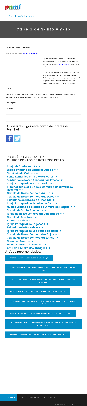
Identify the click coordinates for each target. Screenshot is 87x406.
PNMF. (62, 405)
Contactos (51, 397)
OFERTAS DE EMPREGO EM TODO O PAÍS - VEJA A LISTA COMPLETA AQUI (38, 335)
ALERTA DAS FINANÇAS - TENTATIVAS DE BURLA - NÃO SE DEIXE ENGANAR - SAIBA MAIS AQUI (43, 281)
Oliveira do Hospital (30, 53)
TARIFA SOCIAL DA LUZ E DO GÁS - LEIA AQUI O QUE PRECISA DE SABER (37, 292)
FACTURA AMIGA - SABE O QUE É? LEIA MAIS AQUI (29, 258)
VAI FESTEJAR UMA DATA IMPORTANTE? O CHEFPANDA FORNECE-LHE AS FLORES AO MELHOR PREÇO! (43, 324)
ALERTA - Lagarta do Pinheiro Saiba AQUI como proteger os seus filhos (41, 313)
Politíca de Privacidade (37, 397)
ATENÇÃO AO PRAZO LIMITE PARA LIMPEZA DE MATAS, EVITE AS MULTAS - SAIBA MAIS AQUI (43, 269)
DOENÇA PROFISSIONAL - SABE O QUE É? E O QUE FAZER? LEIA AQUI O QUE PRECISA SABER (43, 302)
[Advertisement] (22, 70)
